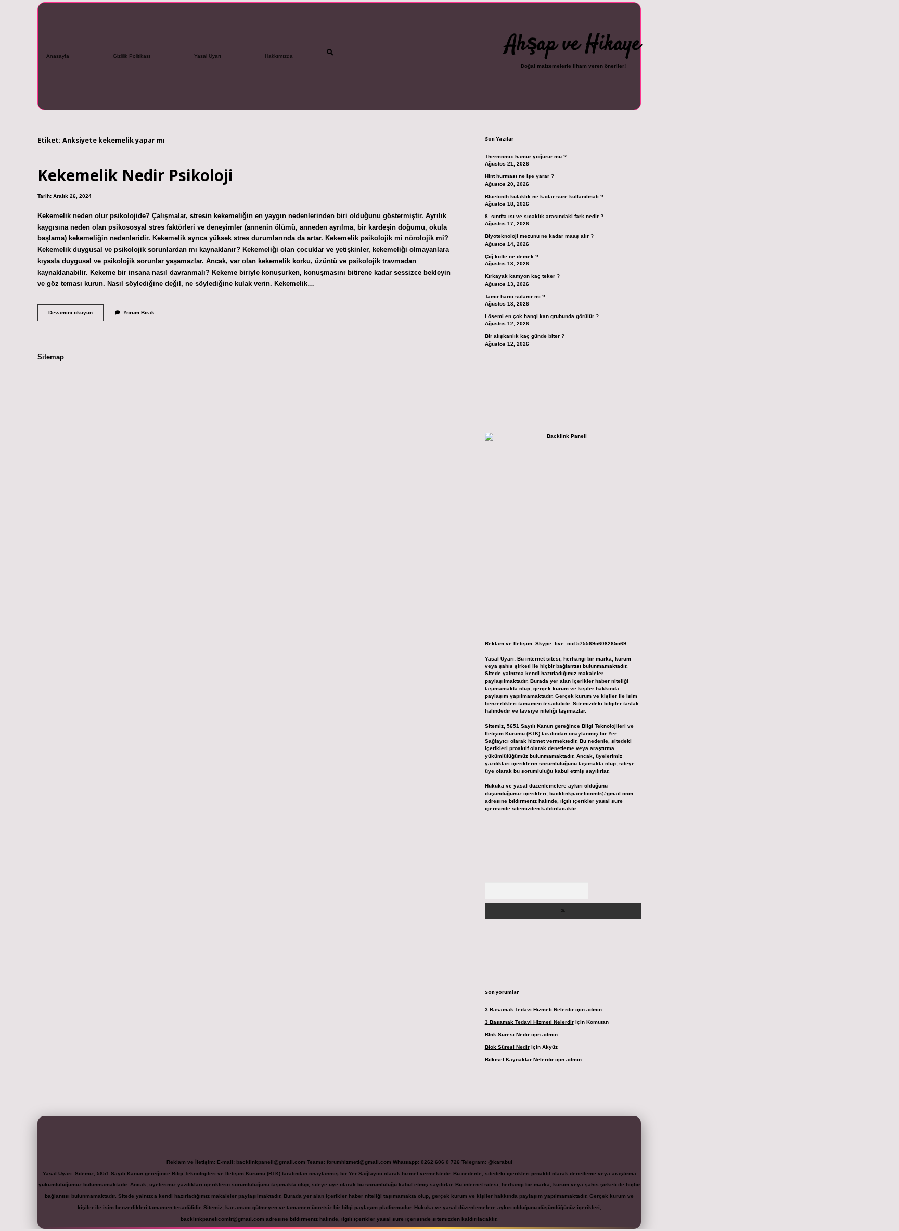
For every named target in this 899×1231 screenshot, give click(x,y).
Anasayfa (57, 56)
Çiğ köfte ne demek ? (511, 256)
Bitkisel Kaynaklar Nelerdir (519, 1059)
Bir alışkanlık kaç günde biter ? (524, 336)
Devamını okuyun (76, 315)
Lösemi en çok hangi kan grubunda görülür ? (542, 316)
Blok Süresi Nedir (507, 1034)
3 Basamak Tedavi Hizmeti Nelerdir (529, 1009)
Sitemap (50, 357)
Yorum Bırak (139, 312)
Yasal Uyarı (207, 56)
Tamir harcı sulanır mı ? (515, 296)
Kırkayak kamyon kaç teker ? (522, 276)
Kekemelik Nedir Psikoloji (135, 175)
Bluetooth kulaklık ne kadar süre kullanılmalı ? (544, 196)
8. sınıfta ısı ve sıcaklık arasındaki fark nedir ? (544, 216)
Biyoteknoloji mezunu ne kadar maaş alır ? (539, 236)
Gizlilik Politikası (131, 56)
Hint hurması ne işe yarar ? (519, 176)
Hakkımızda (279, 56)
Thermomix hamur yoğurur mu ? (526, 156)
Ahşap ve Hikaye (573, 45)
